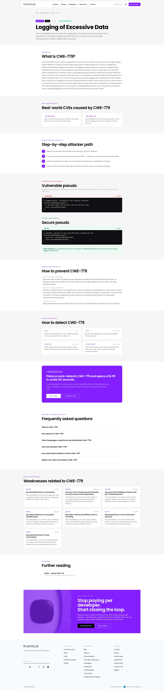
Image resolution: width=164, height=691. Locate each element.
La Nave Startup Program (92, 677)
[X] (25, 655)
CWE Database (45, 13)
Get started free (86, 626)
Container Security (70, 660)
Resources (83, 4)
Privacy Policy (118, 656)
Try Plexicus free (70, 396)
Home (37, 13)
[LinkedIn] (30, 655)
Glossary (86, 653)
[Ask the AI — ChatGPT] (25, 667)
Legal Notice (118, 660)
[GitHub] (34, 655)
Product (55, 4)
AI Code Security (69, 649)
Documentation (89, 656)
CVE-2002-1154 (91, 116)
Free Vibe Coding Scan (91, 660)
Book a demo (102, 626)
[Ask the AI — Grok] (48, 667)
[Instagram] (39, 655)
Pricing (63, 4)
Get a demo (53, 396)
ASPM (65, 653)
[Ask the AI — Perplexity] (34, 667)
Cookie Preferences (115, 687)
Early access (134, 4)
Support (116, 670)
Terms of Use (118, 667)
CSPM (65, 656)
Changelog (87, 663)
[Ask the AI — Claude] (30, 667)
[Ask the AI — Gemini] (39, 667)
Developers (72, 4)
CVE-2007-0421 (50, 116)
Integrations (88, 667)
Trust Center (88, 673)
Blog (85, 649)
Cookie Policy (118, 663)
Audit (52, 13)
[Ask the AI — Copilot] (43, 667)
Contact (93, 4)
